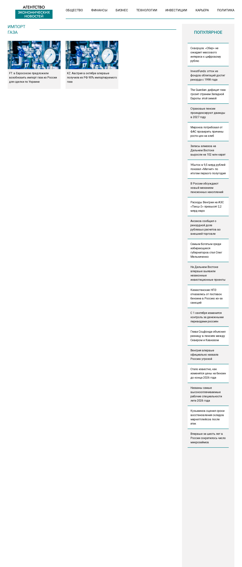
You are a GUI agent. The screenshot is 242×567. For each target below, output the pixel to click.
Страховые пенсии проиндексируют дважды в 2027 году (207, 113)
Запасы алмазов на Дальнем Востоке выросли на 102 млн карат (208, 150)
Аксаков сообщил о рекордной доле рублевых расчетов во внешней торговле (205, 227)
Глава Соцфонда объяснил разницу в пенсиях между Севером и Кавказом (208, 336)
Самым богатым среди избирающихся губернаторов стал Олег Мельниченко (206, 250)
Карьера (202, 10)
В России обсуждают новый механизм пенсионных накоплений (206, 188)
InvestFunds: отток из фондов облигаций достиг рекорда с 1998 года (207, 75)
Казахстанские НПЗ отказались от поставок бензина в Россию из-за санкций (206, 296)
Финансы (99, 10)
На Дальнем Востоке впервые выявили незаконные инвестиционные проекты (208, 273)
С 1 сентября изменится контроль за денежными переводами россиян (207, 317)
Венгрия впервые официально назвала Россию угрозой (204, 355)
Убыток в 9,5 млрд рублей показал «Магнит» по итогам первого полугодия (208, 169)
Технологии (146, 10)
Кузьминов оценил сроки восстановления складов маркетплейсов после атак (207, 417)
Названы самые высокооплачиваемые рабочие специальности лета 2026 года (206, 394)
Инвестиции (176, 10)
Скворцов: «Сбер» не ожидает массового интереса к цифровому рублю (205, 54)
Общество (74, 10)
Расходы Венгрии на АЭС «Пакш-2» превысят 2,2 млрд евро (207, 206)
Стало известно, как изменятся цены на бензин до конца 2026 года (208, 373)
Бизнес (122, 10)
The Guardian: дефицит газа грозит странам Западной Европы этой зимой (208, 94)
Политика (225, 10)
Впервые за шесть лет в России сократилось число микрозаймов (208, 438)
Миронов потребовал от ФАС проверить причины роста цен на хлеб (207, 132)
